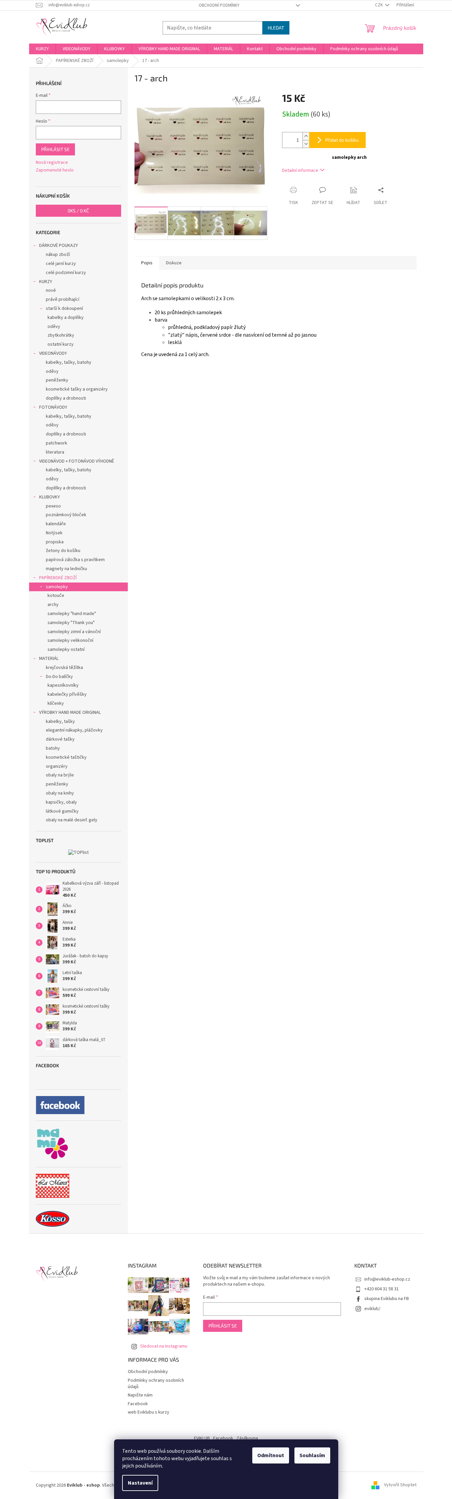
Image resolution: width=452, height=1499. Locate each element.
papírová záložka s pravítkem (75, 559)
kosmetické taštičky (66, 757)
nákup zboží (58, 254)
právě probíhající (62, 299)
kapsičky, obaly (61, 802)
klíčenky (56, 703)
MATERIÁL (49, 658)
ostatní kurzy (61, 344)
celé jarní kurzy (61, 263)
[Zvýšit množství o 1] (305, 136)
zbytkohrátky (61, 335)
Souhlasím (312, 1455)
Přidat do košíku (342, 140)
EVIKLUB (202, 1438)
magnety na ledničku (66, 568)
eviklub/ (372, 1308)
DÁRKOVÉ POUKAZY (58, 245)
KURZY (45, 281)
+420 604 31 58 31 (381, 1289)
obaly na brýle (60, 775)
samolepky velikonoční (70, 640)
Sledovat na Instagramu (163, 1346)
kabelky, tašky (60, 721)
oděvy (54, 326)
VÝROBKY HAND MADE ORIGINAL (70, 712)
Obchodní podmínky (219, 5)
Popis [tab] (147, 263)
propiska (55, 542)
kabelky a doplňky (66, 317)
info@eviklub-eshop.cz (387, 1279)
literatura (55, 452)
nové (51, 290)
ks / (78, 210)
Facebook (138, 1404)
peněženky (57, 380)
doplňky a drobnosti (66, 398)
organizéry (57, 766)
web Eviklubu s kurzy (148, 1412)
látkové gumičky (62, 811)
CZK (379, 5)
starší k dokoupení (64, 308)
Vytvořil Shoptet (400, 1485)
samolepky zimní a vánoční (74, 631)
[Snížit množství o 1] (305, 144)
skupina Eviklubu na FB (386, 1298)
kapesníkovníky (63, 685)
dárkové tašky (60, 739)
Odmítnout (270, 1455)
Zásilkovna (247, 1438)
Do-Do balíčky (59, 676)
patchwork (56, 443)
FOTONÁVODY (53, 407)
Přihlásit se (55, 149)
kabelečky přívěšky (67, 694)
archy (53, 604)
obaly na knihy (60, 793)
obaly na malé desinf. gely (71, 820)
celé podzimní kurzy (66, 272)
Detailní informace (300, 170)
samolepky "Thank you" (71, 622)
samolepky (57, 587)
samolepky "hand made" (72, 613)
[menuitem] (42, 49)
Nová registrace (52, 162)
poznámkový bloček (66, 515)
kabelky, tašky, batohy (68, 362)
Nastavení (140, 1483)
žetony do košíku (63, 550)
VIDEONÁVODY (53, 353)
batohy (53, 748)
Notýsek (54, 533)
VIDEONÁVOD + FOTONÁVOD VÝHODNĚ (76, 461)
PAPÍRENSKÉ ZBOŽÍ (58, 577)
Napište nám (140, 1395)
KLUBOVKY (49, 497)
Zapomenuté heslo (55, 170)
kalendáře (56, 524)
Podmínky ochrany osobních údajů (156, 1383)
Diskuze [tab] (174, 263)
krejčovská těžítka (64, 667)
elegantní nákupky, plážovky (74, 730)
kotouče (56, 595)
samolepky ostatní (66, 649)
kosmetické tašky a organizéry (77, 389)
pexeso (53, 506)
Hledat (276, 27)
